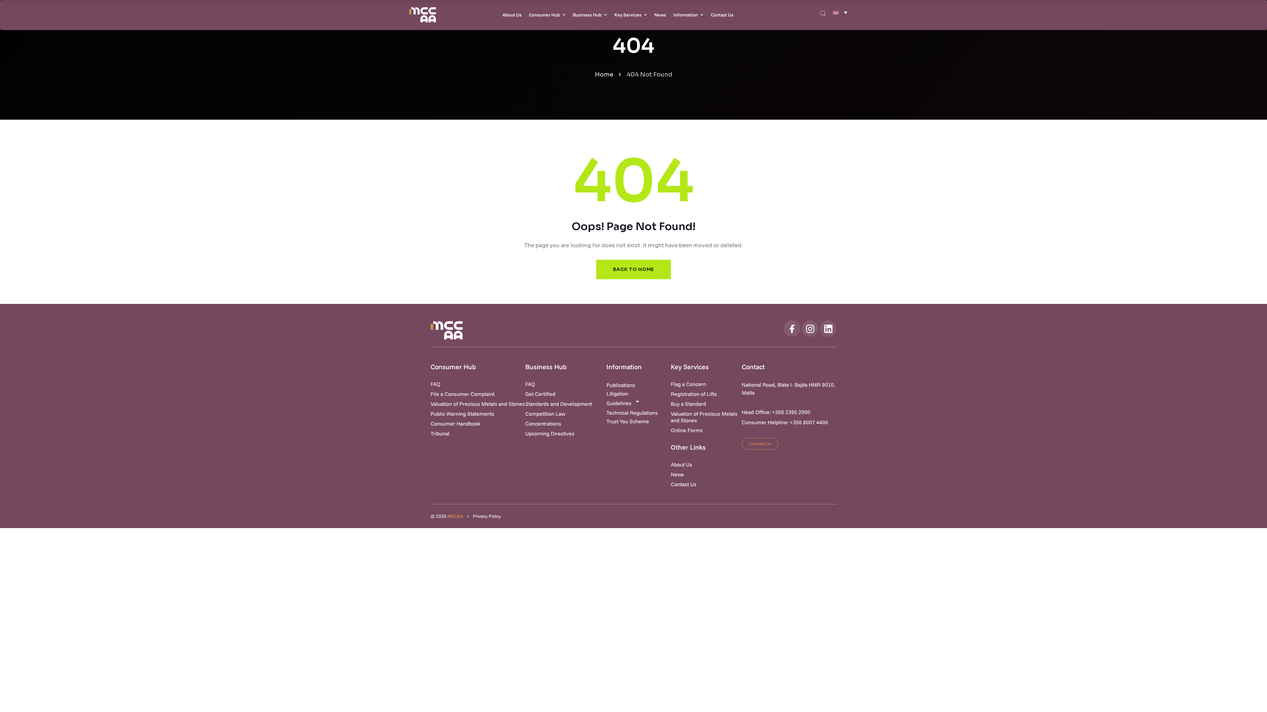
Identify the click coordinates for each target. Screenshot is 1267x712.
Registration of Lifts (694, 394)
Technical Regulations (632, 412)
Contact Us (722, 15)
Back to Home (633, 269)
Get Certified (540, 394)
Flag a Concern (688, 384)
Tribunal (440, 433)
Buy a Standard (688, 403)
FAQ (435, 384)
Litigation (617, 393)
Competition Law (545, 413)
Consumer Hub (544, 15)
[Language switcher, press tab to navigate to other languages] (840, 12)
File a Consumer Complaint (463, 394)
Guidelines (619, 403)
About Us (512, 15)
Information (685, 15)
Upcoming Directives (549, 433)
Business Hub (587, 15)
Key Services (627, 15)
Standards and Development (558, 403)
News (660, 15)
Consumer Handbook (455, 423)
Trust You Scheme (627, 421)
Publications (620, 385)
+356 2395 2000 (791, 412)
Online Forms (687, 430)
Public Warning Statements (462, 413)
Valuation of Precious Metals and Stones (478, 403)
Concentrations (543, 423)
